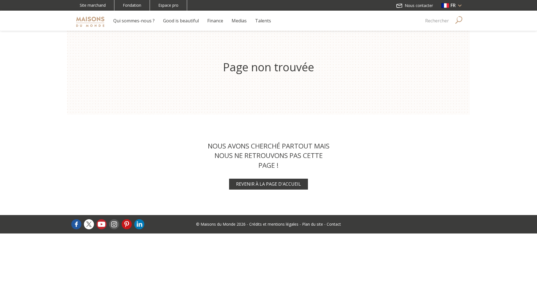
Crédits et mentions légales (273, 224)
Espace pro (168, 5)
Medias (239, 21)
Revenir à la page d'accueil (268, 184)
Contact (334, 224)
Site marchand (93, 5)
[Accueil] (90, 21)
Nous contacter (418, 5)
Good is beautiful (181, 21)
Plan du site (312, 224)
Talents (263, 21)
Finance (215, 21)
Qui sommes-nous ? (134, 21)
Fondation (132, 5)
